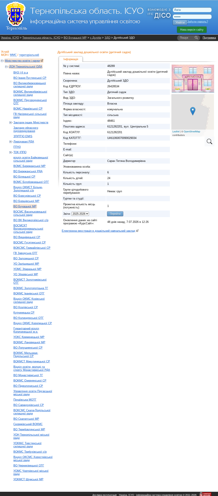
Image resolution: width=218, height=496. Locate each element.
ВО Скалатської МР (26, 418)
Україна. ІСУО (10, 37)
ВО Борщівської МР (26, 201)
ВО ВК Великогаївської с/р (30, 220)
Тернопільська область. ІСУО (41, 37)
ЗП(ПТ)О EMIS (22, 136)
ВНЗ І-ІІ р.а (20, 72)
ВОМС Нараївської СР (28, 108)
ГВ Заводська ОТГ (25, 253)
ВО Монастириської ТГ (28, 375)
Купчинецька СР (23, 312)
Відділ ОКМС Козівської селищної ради (29, 300)
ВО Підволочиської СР (28, 385)
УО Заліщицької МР (26, 263)
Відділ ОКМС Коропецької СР (32, 323)
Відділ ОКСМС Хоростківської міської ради (33, 458)
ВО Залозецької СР (26, 258)
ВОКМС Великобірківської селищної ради (30, 93)
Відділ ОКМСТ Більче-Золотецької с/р (28, 189)
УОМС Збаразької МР (27, 269)
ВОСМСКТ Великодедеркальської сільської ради (28, 228)
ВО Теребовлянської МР (29, 429)
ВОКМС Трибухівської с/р (30, 451)
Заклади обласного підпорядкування (25, 129)
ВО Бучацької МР (75, 37)
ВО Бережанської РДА (28, 171)
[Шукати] (196, 38)
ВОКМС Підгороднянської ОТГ (30, 102)
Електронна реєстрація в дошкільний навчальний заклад (98, 230)
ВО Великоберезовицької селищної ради (29, 85)
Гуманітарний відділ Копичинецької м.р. (26, 330)
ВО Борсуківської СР (27, 195)
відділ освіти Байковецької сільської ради (30, 159)
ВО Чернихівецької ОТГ (28, 465)
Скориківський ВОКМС (28, 424)
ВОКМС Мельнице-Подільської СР (25, 354)
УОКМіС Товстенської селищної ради (27, 445)
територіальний (29, 55)
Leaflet (175, 131)
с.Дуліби (95, 37)
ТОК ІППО (19, 152)
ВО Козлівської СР (25, 307)
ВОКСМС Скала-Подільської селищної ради (31, 412)
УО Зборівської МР (25, 274)
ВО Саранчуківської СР (28, 405)
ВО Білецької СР (24, 176)
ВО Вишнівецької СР (26, 237)
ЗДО (107, 37)
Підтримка (209, 37)
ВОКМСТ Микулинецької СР (31, 361)
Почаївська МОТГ (24, 399)
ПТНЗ (17, 146)
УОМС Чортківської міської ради (31, 472)
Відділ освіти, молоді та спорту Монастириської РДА (31, 368)
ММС (13, 55)
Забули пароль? (197, 21)
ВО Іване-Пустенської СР (29, 77)
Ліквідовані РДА (23, 141)
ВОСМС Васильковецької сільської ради (29, 213)
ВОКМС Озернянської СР (29, 380)
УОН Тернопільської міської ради (31, 436)
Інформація (70, 59)
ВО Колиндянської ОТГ (28, 317)
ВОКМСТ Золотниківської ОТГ (30, 281)
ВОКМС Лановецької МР (29, 342)
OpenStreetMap (192, 131)
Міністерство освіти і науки (22, 60)
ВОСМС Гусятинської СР (29, 242)
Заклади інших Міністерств (30, 122)
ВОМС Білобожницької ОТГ (31, 182)
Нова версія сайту (192, 29)
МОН (4, 55)
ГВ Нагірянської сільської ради (30, 115)
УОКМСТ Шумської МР (28, 479)
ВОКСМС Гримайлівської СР (31, 247)
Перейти (115, 213)
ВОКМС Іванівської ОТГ (28, 293)
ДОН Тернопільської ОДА (25, 66)
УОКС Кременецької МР (28, 337)
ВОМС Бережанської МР (29, 166)
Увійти (180, 22)
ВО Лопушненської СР (28, 347)
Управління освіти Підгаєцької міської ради (32, 393)
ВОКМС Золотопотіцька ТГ (30, 288)
